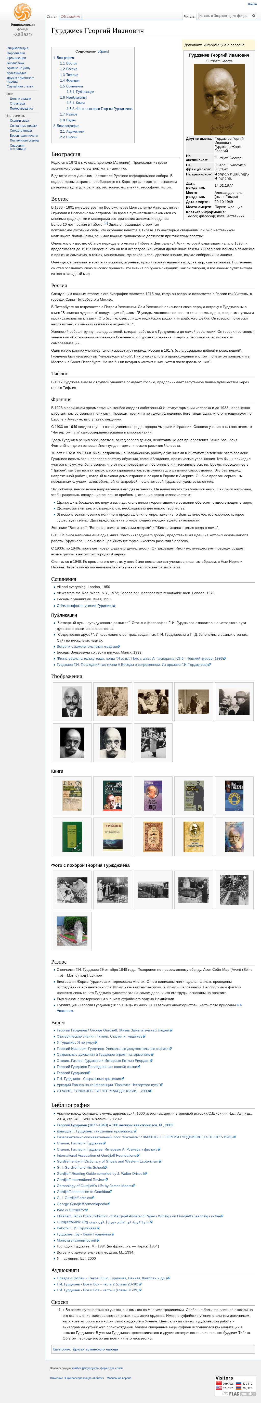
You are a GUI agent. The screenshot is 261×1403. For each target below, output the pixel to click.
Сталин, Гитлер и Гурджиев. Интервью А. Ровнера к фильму (107, 1149)
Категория (61, 1349)
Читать (189, 16)
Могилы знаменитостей (76, 1240)
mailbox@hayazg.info (85, 1368)
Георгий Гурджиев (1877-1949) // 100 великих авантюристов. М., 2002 (115, 1125)
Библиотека (15, 63)
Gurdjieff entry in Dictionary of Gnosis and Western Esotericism (107, 1161)
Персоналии (16, 53)
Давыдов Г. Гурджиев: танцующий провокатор (95, 1131)
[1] (106, 223)
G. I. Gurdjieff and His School (80, 1167)
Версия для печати (24, 135)
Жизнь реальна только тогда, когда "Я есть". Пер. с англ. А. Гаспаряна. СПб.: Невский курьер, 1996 (140, 658)
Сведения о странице (18, 147)
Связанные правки (23, 125)
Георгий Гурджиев (72, 1073)
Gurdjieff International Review (81, 1180)
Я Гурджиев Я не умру (75, 1042)
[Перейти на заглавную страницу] (22, 20)
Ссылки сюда (19, 120)
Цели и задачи (20, 98)
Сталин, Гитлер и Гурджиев (79, 1143)
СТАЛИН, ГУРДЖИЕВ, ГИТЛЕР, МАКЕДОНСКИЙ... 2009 (103, 1091)
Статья (52, 16)
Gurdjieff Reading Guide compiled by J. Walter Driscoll (100, 1173)
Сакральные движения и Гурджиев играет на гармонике (103, 1054)
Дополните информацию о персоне (214, 45)
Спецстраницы (21, 130)
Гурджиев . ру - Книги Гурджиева (84, 1234)
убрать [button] (103, 51)
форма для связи (111, 1368)
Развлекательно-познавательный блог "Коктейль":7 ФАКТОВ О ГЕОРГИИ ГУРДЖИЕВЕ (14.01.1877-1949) (145, 1137)
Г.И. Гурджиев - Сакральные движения (89, 1079)
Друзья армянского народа (95, 1349)
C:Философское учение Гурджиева (86, 606)
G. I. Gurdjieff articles (74, 1198)
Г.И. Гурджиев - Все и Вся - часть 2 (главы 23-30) (97, 1284)
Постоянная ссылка (24, 140)
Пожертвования (21, 108)
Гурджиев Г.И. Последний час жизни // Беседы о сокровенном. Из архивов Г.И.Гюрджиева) (132, 664)
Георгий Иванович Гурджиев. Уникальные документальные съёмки (112, 1049)
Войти (252, 4)
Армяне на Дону (18, 68)
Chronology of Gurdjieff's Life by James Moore (94, 1186)
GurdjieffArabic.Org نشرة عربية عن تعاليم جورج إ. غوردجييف (103, 1222)
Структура (17, 103)
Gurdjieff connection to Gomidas (83, 1192)
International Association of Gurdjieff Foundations (96, 1155)
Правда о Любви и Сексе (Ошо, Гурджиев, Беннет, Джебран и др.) (112, 1278)
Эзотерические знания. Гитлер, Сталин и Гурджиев (99, 1036)
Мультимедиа (17, 73)
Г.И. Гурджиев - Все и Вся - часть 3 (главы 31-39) (97, 1290)
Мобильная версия (119, 1378)
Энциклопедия (17, 48)
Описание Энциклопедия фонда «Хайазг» (77, 1378)
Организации (16, 58)
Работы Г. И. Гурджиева (76, 1228)
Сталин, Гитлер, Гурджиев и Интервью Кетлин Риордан (103, 1060)
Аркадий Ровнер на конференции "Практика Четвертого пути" (108, 1085)
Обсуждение (70, 16)
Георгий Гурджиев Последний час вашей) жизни (97, 1067)
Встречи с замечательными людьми (87, 646)
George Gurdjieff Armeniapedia (82, 1204)
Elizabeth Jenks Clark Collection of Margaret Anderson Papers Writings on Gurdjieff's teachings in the (138, 1216)
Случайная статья (20, 86)
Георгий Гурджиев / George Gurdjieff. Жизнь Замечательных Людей (113, 1030)
